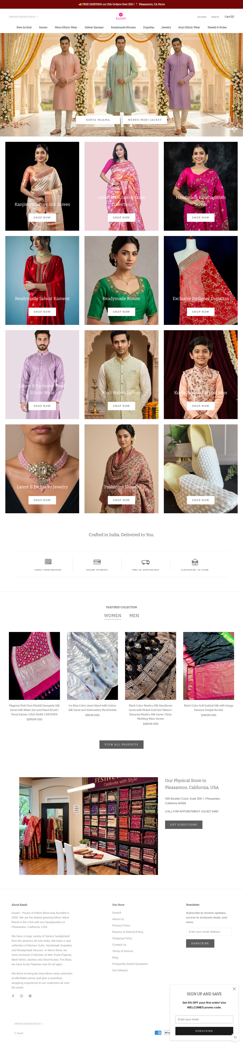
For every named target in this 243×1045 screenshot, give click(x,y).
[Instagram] (21, 996)
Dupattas (148, 27)
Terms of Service (122, 951)
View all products (121, 744)
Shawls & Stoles (217, 27)
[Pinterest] (30, 996)
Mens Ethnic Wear (66, 27)
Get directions (183, 824)
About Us (118, 919)
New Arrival (24, 27)
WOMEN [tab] (112, 615)
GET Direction (140, 119)
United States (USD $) (22, 16)
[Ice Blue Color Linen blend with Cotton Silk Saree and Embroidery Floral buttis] (92, 666)
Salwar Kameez (94, 27)
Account (201, 16)
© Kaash (18, 1033)
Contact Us (119, 944)
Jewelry (166, 27)
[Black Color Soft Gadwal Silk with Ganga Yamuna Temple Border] (208, 666)
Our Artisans (120, 970)
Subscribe (204, 1031)
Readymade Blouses (123, 27)
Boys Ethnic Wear (189, 27)
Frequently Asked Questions (130, 963)
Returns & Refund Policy (127, 931)
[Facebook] (13, 996)
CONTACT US (102, 119)
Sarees (43, 27)
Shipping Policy (122, 938)
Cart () (229, 16)
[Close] (234, 988)
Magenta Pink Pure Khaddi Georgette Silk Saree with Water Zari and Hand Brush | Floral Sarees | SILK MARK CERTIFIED (34, 710)
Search (215, 16)
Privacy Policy (121, 925)
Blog (115, 957)
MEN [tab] (134, 615)
